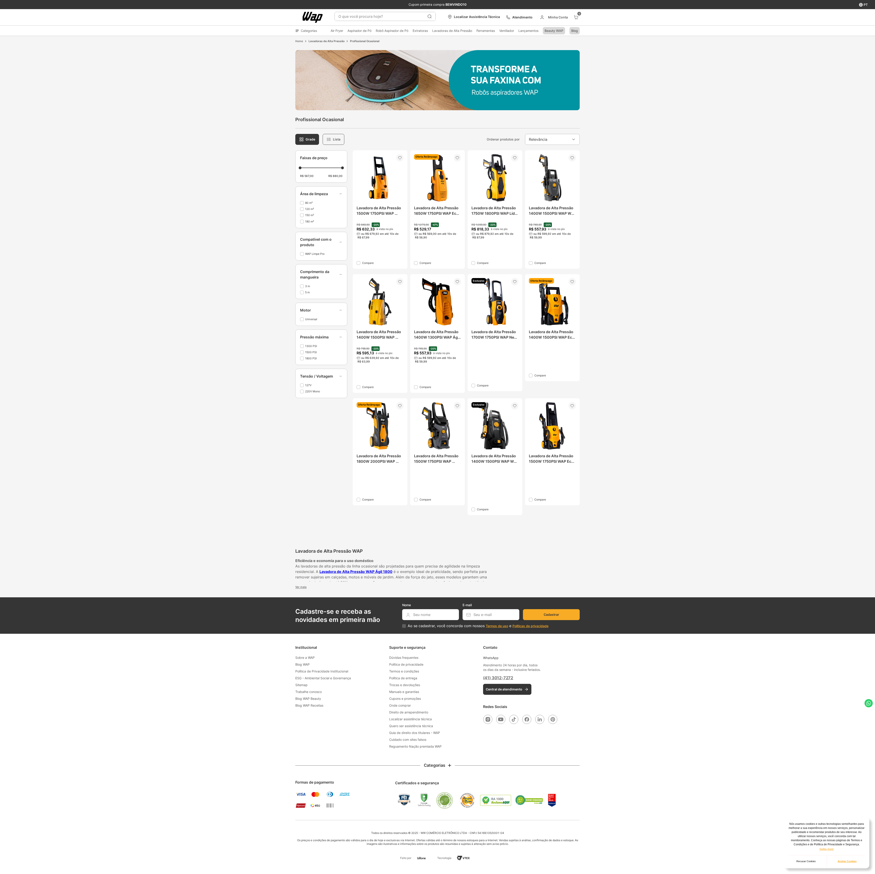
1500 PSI (311, 352)
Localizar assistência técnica (410, 719)
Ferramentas (485, 31)
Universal (311, 319)
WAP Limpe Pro (314, 254)
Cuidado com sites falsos (407, 739)
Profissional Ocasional (364, 41)
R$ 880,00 (335, 176)
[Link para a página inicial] (299, 41)
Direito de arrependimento (408, 712)
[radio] (307, 139)
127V (308, 385)
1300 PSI (311, 346)
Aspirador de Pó (359, 31)
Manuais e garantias (404, 692)
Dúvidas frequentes (403, 657)
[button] (321, 194)
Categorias (309, 31)
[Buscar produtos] (429, 16)
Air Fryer (337, 31)
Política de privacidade (406, 664)
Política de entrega (403, 678)
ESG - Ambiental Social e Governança (323, 678)
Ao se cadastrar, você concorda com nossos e (478, 626)
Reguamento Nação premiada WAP (415, 746)
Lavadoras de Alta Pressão (452, 31)
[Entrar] (553, 17)
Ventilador (506, 31)
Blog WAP (302, 664)
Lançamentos (528, 31)
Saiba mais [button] (826, 849)
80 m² (309, 202)
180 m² (309, 221)
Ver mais (300, 587)
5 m (307, 292)
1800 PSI (311, 358)
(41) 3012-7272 (498, 677)
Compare (368, 263)
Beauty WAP (554, 31)
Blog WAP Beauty (308, 698)
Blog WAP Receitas (309, 705)
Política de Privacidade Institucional (321, 671)
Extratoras (420, 31)
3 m (307, 286)
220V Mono (312, 391)
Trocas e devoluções (404, 685)
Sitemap (301, 685)
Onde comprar (400, 705)
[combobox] (385, 16)
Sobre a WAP (305, 657)
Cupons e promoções (405, 698)
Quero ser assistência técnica (411, 726)
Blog (574, 31)
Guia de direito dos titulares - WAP (414, 733)
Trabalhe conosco (308, 692)
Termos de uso (497, 626)
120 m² (309, 209)
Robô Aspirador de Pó (392, 31)
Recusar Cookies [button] (806, 861)
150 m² (309, 215)
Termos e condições (404, 671)
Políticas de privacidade (530, 626)
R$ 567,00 (307, 176)
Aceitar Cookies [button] (847, 861)
